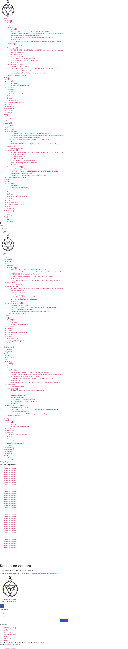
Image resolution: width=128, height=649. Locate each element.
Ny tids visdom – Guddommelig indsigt (23, 58)
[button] (64, 223)
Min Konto (10, 119)
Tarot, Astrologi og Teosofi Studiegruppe (24, 60)
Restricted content (9, 468)
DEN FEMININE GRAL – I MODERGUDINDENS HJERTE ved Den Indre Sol (34, 69)
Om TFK (9, 81)
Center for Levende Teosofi (19, 67)
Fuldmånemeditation (17, 46)
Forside (5, 19)
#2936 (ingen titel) (9, 628)
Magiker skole (15, 39)
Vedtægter (14, 83)
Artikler (9, 96)
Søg (1, 225)
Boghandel (10, 90)
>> (4, 562)
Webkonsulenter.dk (14, 644)
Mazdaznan (14, 62)
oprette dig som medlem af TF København (44, 573)
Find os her (7, 632)
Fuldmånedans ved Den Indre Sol (21, 71)
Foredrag (10, 23)
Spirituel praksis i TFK (14, 64)
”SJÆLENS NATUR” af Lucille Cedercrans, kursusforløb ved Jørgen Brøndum (35, 42)
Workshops (10, 27)
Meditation (10, 44)
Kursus (9, 25)
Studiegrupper (11, 48)
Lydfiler (5, 630)
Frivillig (9, 112)
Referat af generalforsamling (19, 85)
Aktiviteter (6, 21)
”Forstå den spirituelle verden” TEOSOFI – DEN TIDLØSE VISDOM (32, 37)
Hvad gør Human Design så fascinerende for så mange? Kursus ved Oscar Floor (36, 33)
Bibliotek (10, 92)
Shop (5, 115)
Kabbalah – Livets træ (17, 54)
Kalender (6, 77)
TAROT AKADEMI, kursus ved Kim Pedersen (24, 35)
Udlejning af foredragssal (15, 102)
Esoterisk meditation (17, 52)
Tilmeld (64, 620)
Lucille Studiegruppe (17, 56)
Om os (5, 79)
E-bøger (9, 98)
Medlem (9, 110)
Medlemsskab (8, 108)
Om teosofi (10, 87)
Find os (9, 104)
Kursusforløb (11, 29)
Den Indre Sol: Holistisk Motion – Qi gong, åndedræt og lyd (29, 73)
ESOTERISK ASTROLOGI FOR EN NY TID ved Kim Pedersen (29, 31)
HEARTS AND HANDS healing (16, 75)
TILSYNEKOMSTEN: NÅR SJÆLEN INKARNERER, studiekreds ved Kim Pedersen (36, 50)
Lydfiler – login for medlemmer (17, 94)
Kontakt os (10, 106)
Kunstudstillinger (12, 100)
